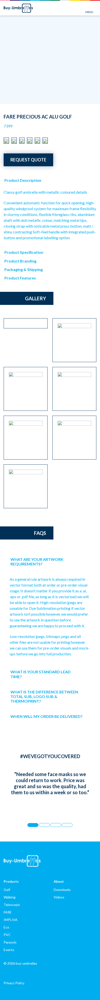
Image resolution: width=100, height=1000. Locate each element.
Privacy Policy (14, 983)
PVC (7, 935)
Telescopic (12, 905)
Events (9, 950)
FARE (8, 912)
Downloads (62, 890)
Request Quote (28, 159)
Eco (6, 927)
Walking (10, 897)
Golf (7, 890)
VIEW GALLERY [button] (85, 99)
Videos (59, 897)
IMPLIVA (10, 920)
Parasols (10, 942)
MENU (89, 12)
